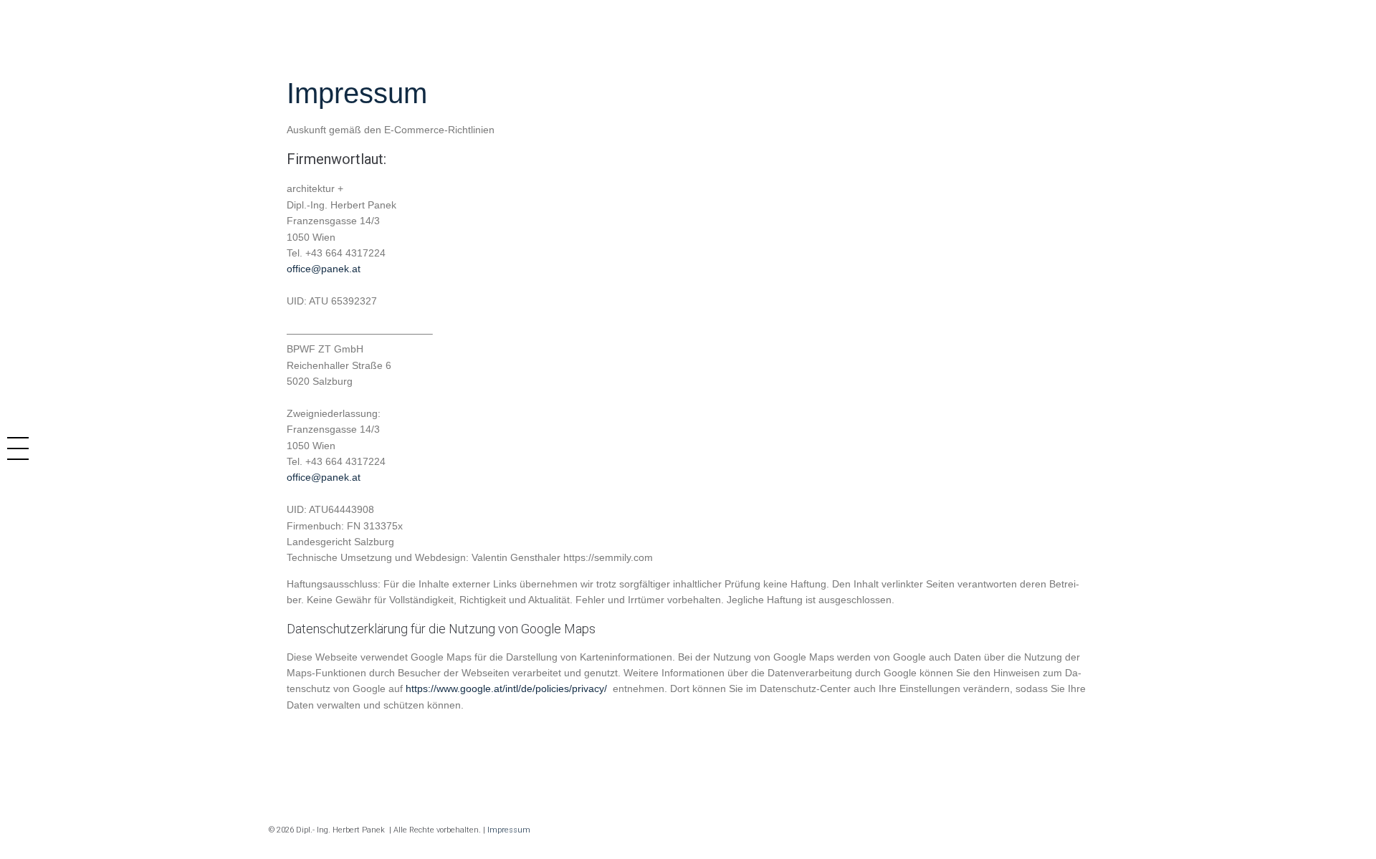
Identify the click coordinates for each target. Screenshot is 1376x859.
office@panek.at (323, 268)
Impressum (508, 830)
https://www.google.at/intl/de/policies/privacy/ (508, 688)
